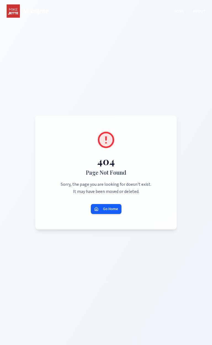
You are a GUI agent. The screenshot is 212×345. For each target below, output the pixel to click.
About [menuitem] (199, 11)
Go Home (110, 209)
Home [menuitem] (179, 11)
